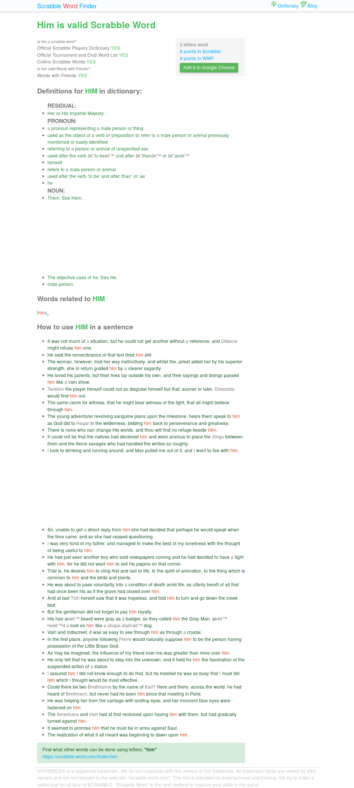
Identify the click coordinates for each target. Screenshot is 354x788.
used (52, 135)
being (58, 550)
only (59, 659)
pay (124, 611)
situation (99, 341)
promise (82, 728)
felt (68, 659)
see (129, 632)
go (202, 598)
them (207, 416)
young (63, 416)
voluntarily (104, 584)
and (120, 155)
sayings (191, 375)
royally (144, 611)
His (65, 113)
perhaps (184, 529)
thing (138, 128)
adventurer (82, 416)
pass (87, 584)
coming (163, 557)
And (51, 598)
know (100, 673)
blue (203, 700)
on (154, 563)
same (62, 402)
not (64, 341)
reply (106, 529)
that (111, 354)
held (180, 659)
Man (205, 618)
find (64, 395)
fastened (56, 707)
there (66, 686)
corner (173, 563)
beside (200, 429)
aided (197, 361)
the (68, 135)
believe (222, 402)
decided (157, 529)
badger (133, 618)
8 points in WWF (197, 58)
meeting (175, 693)
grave (110, 591)
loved (60, 375)
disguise (138, 389)
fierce (81, 443)
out (82, 395)
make (147, 543)
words (127, 429)
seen (77, 557)
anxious (177, 436)
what (89, 734)
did (67, 423)
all (198, 402)
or (58, 113)
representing (83, 128)
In (49, 639)
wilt (158, 429)
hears (195, 416)
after (63, 155)
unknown (151, 659)
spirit (170, 570)
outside (136, 375)
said (59, 354)
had (115, 436)
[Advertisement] (146, 237)
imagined (80, 652)
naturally (155, 639)
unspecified (128, 148)
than (146, 155)
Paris (195, 693)
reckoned (131, 714)
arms (144, 728)
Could (53, 686)
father (98, 543)
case (81, 277)
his (221, 361)
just (67, 557)
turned (54, 721)
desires (78, 570)
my (88, 543)
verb (100, 135)
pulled (151, 450)
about (70, 584)
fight (239, 557)
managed (126, 543)
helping (71, 700)
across (197, 686)
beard (87, 618)
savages (97, 443)
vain (72, 382)
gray (110, 618)
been (73, 591)
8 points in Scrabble (200, 51)
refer (145, 135)
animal (200, 135)
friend (138, 652)
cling (105, 570)
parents (82, 375)
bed (51, 605)
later (207, 389)
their (104, 375)
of (88, 135)
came (75, 402)
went (201, 450)
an (67, 618)
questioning (141, 536)
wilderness (114, 423)
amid (172, 584)
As (50, 652)
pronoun (59, 128)
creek (232, 598)
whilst (162, 361)
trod (98, 361)
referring (56, 148)
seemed (59, 728)
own (156, 375)
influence (109, 652)
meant (111, 734)
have (225, 557)
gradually (227, 714)
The (51, 277)
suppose (174, 639)
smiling (142, 700)
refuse (66, 347)
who (81, 429)
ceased (120, 536)
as (61, 135)
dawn (161, 734)
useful (71, 550)
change (103, 429)
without (177, 341)
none (71, 429)
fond (74, 543)
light (180, 402)
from (116, 529)
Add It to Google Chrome (209, 67)
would (53, 395)
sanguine (123, 416)
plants (124, 577)
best (166, 543)
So (50, 529)
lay (124, 375)
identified (98, 142)
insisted (168, 673)
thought (232, 543)
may (58, 652)
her (107, 361)
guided (101, 368)
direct (93, 529)
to (137, 135)
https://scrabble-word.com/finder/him (80, 756)
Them (53, 197)
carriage (115, 700)
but (113, 341)
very (64, 543)
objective (66, 277)
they (153, 618)
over (145, 591)
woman (64, 361)
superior (233, 361)
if (94, 591)
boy (104, 557)
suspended (58, 666)
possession (59, 645)
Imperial (78, 113)
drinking (73, 450)
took (54, 450)
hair (59, 618)
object (79, 135)
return (87, 368)
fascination (220, 659)
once (61, 591)
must (227, 673)
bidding (135, 423)
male (106, 128)
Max (139, 450)
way (116, 361)
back (158, 423)
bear (140, 402)
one (87, 347)
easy (114, 632)
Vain (51, 632)
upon (152, 416)
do (131, 673)
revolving (103, 416)
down (211, 598)
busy (204, 673)
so (125, 389)
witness (96, 402)
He (113, 277)
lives (115, 375)
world (219, 686)
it (181, 450)
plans (140, 416)
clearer (135, 368)
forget (108, 611)
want (100, 563)
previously (218, 135)
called (165, 618)
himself (54, 162)
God (58, 423)
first (115, 570)
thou (149, 429)
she (70, 368)
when (233, 529)
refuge (185, 429)
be (102, 155)
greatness (218, 423)
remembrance (86, 354)
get (148, 341)
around (116, 450)
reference (199, 341)
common (56, 577)
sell (124, 563)
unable (63, 529)
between (234, 436)
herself (88, 598)
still (148, 354)
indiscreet (77, 632)
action (78, 666)
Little (90, 645)
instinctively (133, 361)
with (225, 450)
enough (114, 673)
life (146, 570)
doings (216, 375)
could (130, 341)
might (53, 347)
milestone (176, 416)
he (50, 182)
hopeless (137, 598)
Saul (172, 728)
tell (236, 673)
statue (100, 666)
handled (134, 443)
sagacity (152, 368)
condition (138, 584)
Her (51, 113)
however (83, 361)
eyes (155, 700)
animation (191, 570)
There (53, 429)
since (151, 693)
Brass (102, 645)
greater (180, 652)
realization (67, 734)
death (159, 584)
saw (100, 598)
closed (133, 591)
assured (58, 673)
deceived (129, 436)
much (74, 341)
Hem (76, 197)
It (48, 341)
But (50, 611)
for (85, 402)
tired (129, 354)
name (132, 686)
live (216, 450)
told (162, 598)
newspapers (141, 557)
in (77, 368)
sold (123, 557)
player (79, 389)
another (160, 341)
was (55, 341)
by (214, 361)
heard (53, 693)
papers (143, 563)
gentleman (74, 611)
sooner (189, 389)
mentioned (58, 142)
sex (144, 148)
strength (55, 368)
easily (82, 142)
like (59, 382)
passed (231, 375)
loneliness (195, 543)
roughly (180, 443)
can (91, 429)
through (55, 409)
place (197, 436)
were (163, 436)
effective (128, 680)
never (103, 693)
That (52, 570)
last (133, 570)
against (69, 721)
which (234, 570)
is (62, 429)
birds (102, 577)
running (100, 450)
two (83, 686)
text (120, 354)
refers (53, 169)
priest (184, 361)
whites (158, 443)
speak (220, 416)
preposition (122, 135)
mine (205, 652)
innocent (189, 700)
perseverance (183, 423)
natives (102, 436)
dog (148, 625)
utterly (199, 584)
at (59, 598)
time (59, 536)
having (235, 639)
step (119, 659)
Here (162, 686)
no (174, 429)
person (119, 128)
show (83, 382)
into (119, 584)
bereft (213, 584)
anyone (90, 639)
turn (185, 598)
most (114, 680)
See (66, 197)
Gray (194, 618)
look (74, 625)
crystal (194, 632)
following (109, 639)
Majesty (95, 113)
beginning (139, 734)
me (162, 450)
